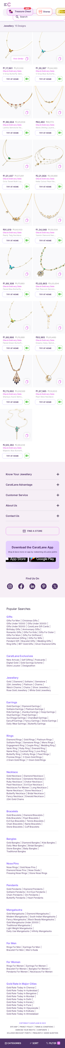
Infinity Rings (28, 754)
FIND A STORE (34, 531)
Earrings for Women (36, 965)
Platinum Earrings (34, 709)
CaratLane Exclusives (19, 655)
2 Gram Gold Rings (15, 760)
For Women (13, 962)
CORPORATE (42, 1030)
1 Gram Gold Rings (36, 760)
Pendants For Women (17, 971)
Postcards (40, 659)
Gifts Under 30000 (37, 623)
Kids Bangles (48, 842)
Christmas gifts (30, 620)
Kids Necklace (13, 778)
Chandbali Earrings (37, 717)
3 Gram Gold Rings (32, 757)
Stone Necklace (33, 790)
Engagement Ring (15, 745)
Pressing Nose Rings (16, 873)
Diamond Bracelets (33, 815)
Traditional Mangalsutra (18, 925)
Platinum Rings (44, 739)
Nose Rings (12, 867)
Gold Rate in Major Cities (21, 983)
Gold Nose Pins (27, 867)
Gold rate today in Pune (18, 1005)
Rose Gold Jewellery (16, 690)
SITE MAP (14, 1027)
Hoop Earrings (48, 712)
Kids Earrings (13, 712)
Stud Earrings (13, 715)
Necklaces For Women (17, 787)
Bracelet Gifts (28, 641)
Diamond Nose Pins (16, 870)
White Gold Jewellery (40, 690)
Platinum (28, 684)
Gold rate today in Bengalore (21, 993)
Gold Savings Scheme (31, 662)
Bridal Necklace (36, 793)
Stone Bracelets (14, 826)
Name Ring (12, 751)
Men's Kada (32, 950)
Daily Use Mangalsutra (17, 931)
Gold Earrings (13, 706)
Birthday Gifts (13, 629)
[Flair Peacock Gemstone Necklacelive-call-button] (60, 294)
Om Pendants (31, 894)
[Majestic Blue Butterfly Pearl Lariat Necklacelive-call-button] (27, 456)
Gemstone (40, 681)
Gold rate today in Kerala (19, 1002)
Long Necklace (39, 787)
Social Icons (17, 562)
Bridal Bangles (35, 845)
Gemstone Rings (31, 742)
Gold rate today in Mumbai (20, 996)
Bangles (11, 838)
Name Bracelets (33, 823)
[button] (36, 1043)
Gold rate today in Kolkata (20, 1010)
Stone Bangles (13, 848)
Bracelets (12, 811)
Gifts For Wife (35, 638)
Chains (26, 687)
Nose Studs (34, 870)
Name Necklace (14, 790)
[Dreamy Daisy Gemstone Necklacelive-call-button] (60, 348)
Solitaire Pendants (15, 892)
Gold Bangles (13, 842)
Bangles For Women (39, 968)
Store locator (13, 665)
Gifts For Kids (30, 632)
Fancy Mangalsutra (16, 919)
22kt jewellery (13, 684)
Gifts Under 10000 (15, 623)
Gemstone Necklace (33, 778)
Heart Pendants (35, 897)
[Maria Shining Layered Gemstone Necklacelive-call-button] (60, 133)
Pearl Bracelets (30, 818)
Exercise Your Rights (25, 1030)
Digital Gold (12, 662)
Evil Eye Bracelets (15, 821)
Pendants (12, 885)
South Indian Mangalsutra (42, 916)
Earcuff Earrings (14, 720)
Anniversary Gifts (31, 629)
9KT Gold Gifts (25, 644)
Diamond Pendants (33, 889)
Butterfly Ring (13, 754)
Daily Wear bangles (16, 845)
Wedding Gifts (44, 641)
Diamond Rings (14, 739)
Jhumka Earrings (30, 712)
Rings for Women (15, 965)
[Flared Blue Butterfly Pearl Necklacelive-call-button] (27, 294)
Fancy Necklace (14, 796)
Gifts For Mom (13, 635)
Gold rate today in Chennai (20, 987)
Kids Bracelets (13, 818)
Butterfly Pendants (15, 897)
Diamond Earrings (31, 706)
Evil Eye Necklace (33, 784)
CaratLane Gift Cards (38, 626)
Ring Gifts (11, 644)
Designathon (28, 665)
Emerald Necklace (34, 796)
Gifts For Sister (46, 632)
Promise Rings (13, 757)
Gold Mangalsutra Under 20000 (22, 922)
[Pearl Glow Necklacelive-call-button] (60, 402)
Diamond (17, 681)
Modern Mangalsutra (16, 916)
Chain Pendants (14, 894)
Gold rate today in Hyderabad (21, 990)
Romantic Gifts (13, 632)
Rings (10, 735)
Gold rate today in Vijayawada (22, 1008)
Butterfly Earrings (37, 723)
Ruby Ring (24, 748)
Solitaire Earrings (14, 709)
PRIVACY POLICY (26, 1027)
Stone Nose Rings (38, 873)
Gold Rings (29, 739)
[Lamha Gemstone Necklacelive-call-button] (27, 133)
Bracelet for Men (15, 950)
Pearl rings (43, 754)
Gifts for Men (13, 620)
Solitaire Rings (13, 742)
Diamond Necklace (33, 775)
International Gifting (16, 638)
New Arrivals (12, 659)
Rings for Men (13, 947)
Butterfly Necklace (15, 793)
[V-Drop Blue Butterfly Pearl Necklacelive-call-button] (60, 79)
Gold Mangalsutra (15, 913)
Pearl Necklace (14, 784)
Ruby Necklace (14, 781)
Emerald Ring (38, 748)
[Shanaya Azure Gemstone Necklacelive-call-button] (27, 402)
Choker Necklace (33, 781)
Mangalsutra (14, 909)
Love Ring (40, 751)
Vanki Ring (11, 748)
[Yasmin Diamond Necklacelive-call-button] (60, 240)
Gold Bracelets (13, 815)
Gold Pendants (13, 889)
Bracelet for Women (16, 968)
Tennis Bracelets (35, 821)
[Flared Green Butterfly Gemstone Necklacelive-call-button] (27, 348)
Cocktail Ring (26, 751)
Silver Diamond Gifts (45, 644)
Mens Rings (47, 742)
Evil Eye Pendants (36, 892)
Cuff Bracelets (32, 826)
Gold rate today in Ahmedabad (22, 1013)
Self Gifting (27, 659)
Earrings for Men (31, 947)
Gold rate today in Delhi (18, 999)
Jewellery (12, 677)
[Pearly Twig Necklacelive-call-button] (27, 240)
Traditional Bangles (16, 851)
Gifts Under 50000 (15, 626)
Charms (38, 684)
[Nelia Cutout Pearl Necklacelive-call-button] (60, 187)
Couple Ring (32, 745)
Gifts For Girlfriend (32, 635)
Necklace (12, 772)
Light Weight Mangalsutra (19, 928)
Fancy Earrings (32, 720)
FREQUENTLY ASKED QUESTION (45, 1033)
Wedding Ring (48, 745)
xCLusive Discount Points (19, 1033)
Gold (8, 681)
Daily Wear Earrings (16, 723)
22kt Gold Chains (15, 799)
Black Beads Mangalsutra (41, 919)
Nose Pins (12, 863)
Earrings (11, 702)
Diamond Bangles (31, 842)
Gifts (9, 616)
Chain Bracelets (14, 823)
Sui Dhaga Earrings (16, 717)
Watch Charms (13, 687)
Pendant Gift (12, 641)
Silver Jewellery (40, 687)
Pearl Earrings (29, 715)
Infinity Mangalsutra (42, 931)
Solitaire (29, 681)
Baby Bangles (30, 848)
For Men (11, 943)
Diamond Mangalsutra (38, 913)
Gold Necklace (13, 775)
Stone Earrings (49, 720)
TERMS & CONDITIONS (44, 1027)
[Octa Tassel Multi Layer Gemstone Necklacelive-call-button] (27, 187)
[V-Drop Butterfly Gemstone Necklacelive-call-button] (27, 79)
